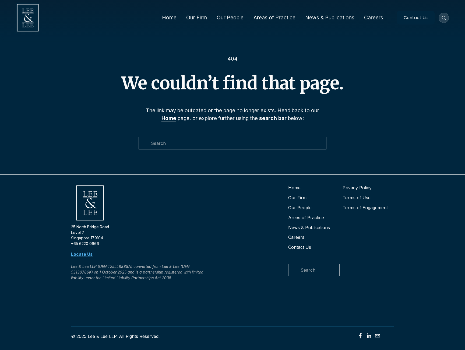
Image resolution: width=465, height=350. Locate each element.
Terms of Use (357, 197)
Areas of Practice (274, 17)
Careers (373, 17)
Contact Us (416, 18)
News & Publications (329, 17)
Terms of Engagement (365, 207)
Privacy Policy (357, 187)
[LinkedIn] (369, 335)
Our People (230, 17)
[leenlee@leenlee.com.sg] (377, 335)
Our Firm (196, 17)
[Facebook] (360, 335)
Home (169, 17)
